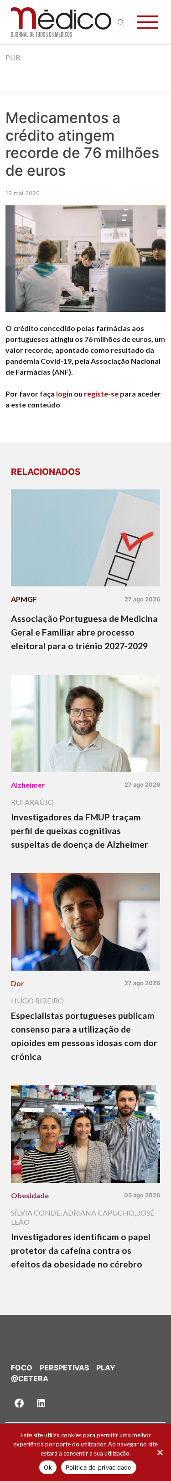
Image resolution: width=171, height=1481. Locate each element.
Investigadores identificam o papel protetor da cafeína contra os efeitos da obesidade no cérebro (80, 1250)
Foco (21, 1367)
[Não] (159, 1452)
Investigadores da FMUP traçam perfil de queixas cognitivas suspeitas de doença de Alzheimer (79, 831)
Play (105, 1367)
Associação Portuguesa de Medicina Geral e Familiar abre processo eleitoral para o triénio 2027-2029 (84, 632)
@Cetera (29, 1378)
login (64, 393)
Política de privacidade (99, 1467)
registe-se (101, 393)
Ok (48, 1467)
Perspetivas (64, 1367)
